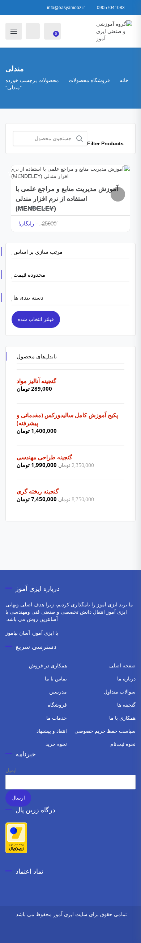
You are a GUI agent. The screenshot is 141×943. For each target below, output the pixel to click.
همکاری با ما (122, 718)
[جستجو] (79, 138)
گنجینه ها (126, 705)
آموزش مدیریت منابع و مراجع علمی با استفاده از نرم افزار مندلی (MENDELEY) (67, 198)
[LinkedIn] (44, 933)
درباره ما (126, 679)
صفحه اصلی (122, 665)
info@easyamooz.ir (66, 7)
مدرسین (58, 692)
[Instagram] (97, 933)
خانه (124, 80)
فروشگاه (57, 705)
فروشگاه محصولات (89, 80)
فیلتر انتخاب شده (36, 319)
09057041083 (111, 7)
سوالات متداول (120, 692)
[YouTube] (54, 933)
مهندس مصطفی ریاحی (35, 207)
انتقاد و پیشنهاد (52, 731)
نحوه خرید (56, 744)
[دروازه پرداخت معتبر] (16, 837)
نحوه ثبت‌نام (123, 744)
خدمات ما (56, 718)
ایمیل (11, 770)
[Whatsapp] (87, 933)
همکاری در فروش (48, 665)
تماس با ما (56, 679)
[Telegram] (78, 933)
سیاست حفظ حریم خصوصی (105, 731)
